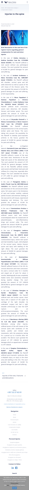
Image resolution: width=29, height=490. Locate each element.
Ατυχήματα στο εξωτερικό (14, 457)
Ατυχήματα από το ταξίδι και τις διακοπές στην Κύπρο (14, 452)
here (8, 485)
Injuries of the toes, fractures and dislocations (12, 377)
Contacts (14, 434)
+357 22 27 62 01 (14, 392)
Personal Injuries (14, 419)
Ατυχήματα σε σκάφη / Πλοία (15, 460)
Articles (14, 422)
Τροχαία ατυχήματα (14, 442)
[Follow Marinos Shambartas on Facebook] (16, 468)
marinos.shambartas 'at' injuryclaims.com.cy (14, 404)
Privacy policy (14, 483)
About (14, 417)
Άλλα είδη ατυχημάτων (14, 455)
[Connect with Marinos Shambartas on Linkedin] (13, 468)
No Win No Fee (14, 432)
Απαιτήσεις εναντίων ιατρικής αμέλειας (14, 450)
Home (2, 8)
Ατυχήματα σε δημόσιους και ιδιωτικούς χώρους (14, 447)
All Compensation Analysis (11, 8)
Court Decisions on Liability (14, 424)
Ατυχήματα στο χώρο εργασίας (14, 445)
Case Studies (14, 429)
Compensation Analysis (14, 427)
